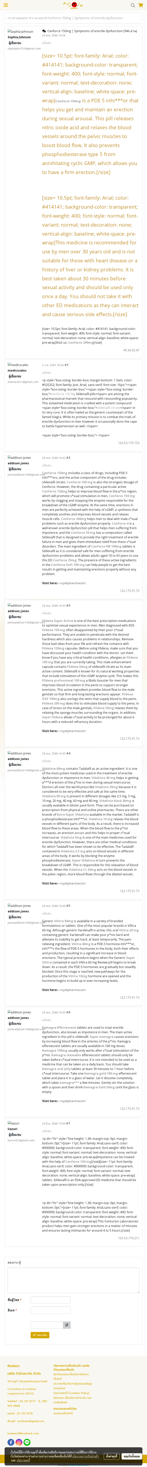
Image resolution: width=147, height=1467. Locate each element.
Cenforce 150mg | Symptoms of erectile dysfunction (85, 18)
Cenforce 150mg (68, 101)
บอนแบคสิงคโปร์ (63, 1413)
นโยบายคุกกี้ (23, 1460)
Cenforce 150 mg (78, 1161)
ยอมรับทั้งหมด (132, 1456)
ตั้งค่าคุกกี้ (111, 1456)
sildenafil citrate (108, 408)
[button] (132, 5)
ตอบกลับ (41, 1335)
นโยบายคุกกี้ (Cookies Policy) (71, 1393)
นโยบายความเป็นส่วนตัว (85, 1456)
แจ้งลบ (46, 43)
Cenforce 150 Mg (63, 394)
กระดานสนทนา (18, 18)
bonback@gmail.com (31, 1421)
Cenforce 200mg (80, 342)
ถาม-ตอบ (38, 18)
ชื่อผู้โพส (15, 1300)
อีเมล (12, 1310)
